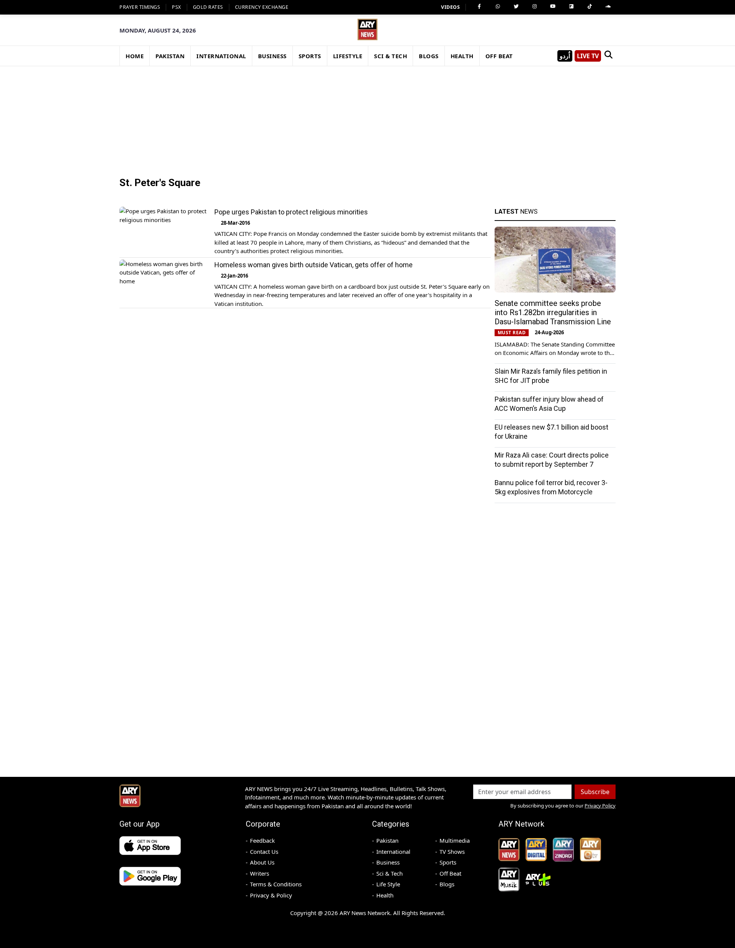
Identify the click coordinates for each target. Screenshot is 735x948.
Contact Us (264, 851)
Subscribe (595, 792)
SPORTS (310, 56)
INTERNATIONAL (221, 56)
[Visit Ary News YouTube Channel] (552, 6)
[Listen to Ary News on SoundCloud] (608, 6)
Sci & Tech (389, 873)
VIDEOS (450, 7)
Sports (447, 862)
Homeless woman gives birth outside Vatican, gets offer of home (313, 265)
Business (388, 862)
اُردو (565, 56)
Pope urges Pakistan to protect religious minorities (291, 212)
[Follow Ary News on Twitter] (516, 6)
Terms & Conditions (276, 884)
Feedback (262, 840)
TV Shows (452, 851)
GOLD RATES (208, 7)
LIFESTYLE (348, 56)
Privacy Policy (600, 805)
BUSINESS (272, 56)
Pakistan (387, 840)
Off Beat (450, 873)
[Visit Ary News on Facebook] (479, 6)
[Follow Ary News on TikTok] (589, 6)
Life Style (388, 884)
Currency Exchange (262, 7)
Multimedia (454, 840)
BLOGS (429, 56)
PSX (176, 7)
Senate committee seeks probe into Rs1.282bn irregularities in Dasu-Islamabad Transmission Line (553, 312)
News (516, 211)
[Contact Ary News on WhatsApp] (497, 6)
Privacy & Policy (271, 895)
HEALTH (462, 56)
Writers (259, 873)
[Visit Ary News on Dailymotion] (571, 6)
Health (385, 895)
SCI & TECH (390, 56)
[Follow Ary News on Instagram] (534, 6)
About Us (262, 862)
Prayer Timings (139, 7)
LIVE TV (588, 56)
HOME (135, 56)
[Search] (608, 56)
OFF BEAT (499, 56)
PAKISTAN (170, 56)
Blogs (446, 884)
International (393, 851)
